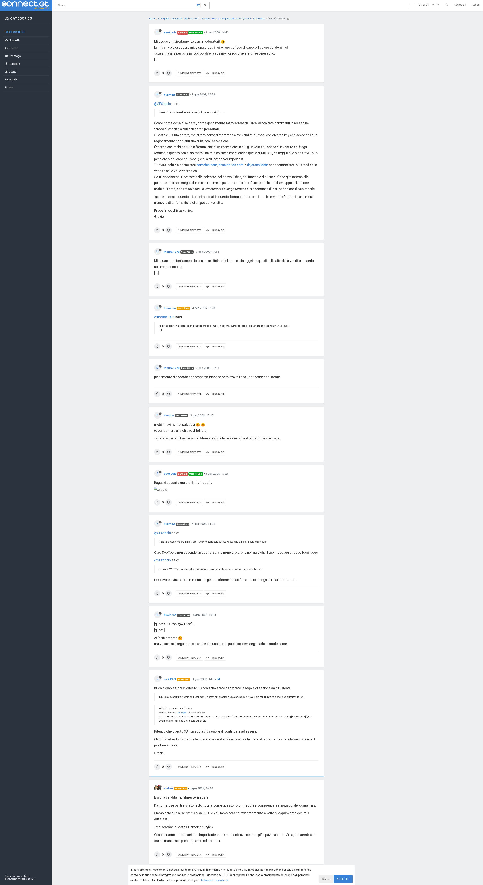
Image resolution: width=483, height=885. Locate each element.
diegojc (169, 415)
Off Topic (181, 712)
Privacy (8, 876)
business (170, 615)
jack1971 (170, 679)
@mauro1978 (164, 317)
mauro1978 (172, 251)
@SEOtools (162, 104)
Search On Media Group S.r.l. (23, 879)
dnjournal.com (257, 165)
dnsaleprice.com (231, 165)
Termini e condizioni (21, 876)
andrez (168, 788)
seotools (170, 32)
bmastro (170, 308)
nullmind (169, 94)
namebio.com (207, 165)
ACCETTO (343, 878)
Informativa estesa (214, 880)
